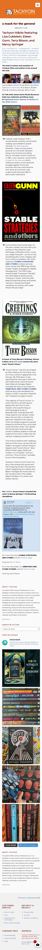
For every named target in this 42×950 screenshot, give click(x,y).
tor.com (37, 60)
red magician (6, 57)
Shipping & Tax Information (9, 919)
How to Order (9, 912)
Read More (6, 619)
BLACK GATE (17, 362)
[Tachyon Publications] (20, 15)
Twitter (8, 492)
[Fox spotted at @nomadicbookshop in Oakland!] (21, 823)
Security (27, 915)
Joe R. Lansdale (29, 53)
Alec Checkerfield (9, 48)
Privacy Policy (28, 912)
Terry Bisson (29, 60)
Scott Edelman (13, 88)
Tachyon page (26, 558)
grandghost (24, 51)
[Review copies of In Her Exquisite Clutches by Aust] (21, 668)
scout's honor (22, 57)
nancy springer (33, 55)
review (14, 57)
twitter (4, 62)
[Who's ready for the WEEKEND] (21, 707)
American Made (10, 938)
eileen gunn (15, 51)
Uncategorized (24, 48)
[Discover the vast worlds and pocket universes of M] (21, 745)
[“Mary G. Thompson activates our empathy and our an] (21, 784)
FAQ (6, 915)
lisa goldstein (22, 55)
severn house (32, 57)
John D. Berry (15, 562)
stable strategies (8, 60)
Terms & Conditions (31, 918)
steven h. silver (19, 60)
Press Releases (9, 935)
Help (6, 941)
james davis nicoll (18, 53)
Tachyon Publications (28, 898)
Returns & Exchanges (12, 923)
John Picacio (13, 55)
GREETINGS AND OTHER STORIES (20, 389)
